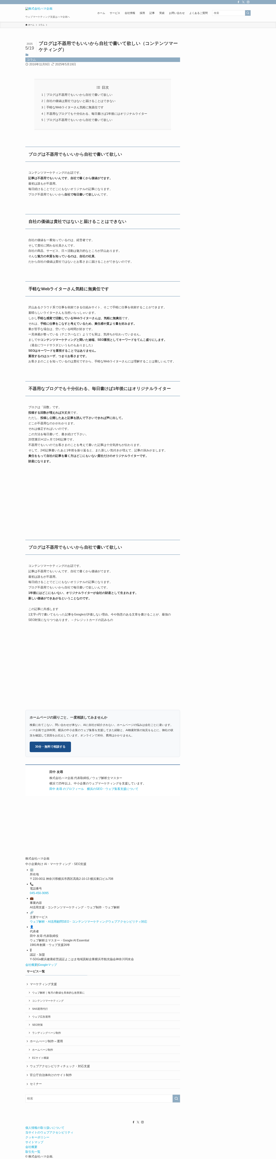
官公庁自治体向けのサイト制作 (51, 1075)
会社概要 (31, 964)
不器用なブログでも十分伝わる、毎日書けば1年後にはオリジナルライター (96, 113)
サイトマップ (34, 1142)
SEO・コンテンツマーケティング (85, 921)
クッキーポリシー (37, 1137)
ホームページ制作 (42, 1049)
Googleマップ (47, 964)
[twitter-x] (243, 2)
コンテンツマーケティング (48, 1000)
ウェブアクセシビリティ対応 (127, 921)
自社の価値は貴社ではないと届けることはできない (80, 101)
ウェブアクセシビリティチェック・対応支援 (60, 1066)
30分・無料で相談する (50, 746)
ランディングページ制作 (46, 1032)
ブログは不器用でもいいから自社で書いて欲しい (79, 94)
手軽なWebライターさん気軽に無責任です (75, 107)
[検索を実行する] (248, 13)
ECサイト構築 (40, 1057)
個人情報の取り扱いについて (44, 1127)
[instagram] (248, 2)
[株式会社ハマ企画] (38, 11)
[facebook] (238, 2)
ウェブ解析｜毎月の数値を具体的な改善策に (58, 992)
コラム (31, 59)
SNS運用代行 (40, 1008)
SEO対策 (37, 1024)
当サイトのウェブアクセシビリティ (49, 1132)
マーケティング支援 (43, 984)
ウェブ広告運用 (41, 1016)
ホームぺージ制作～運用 (46, 1041)
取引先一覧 (32, 1151)
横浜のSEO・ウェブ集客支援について (112, 788)
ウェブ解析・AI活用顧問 (46, 921)
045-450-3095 (39, 893)
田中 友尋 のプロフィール (66, 788)
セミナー (36, 1083)
